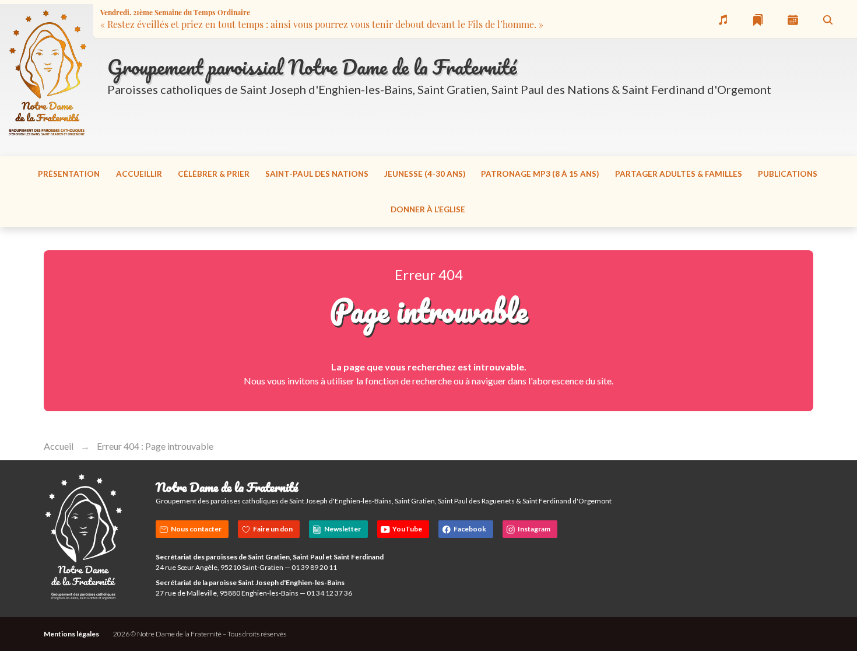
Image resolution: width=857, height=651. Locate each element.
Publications (787, 173)
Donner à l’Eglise (428, 209)
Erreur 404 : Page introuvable (155, 446)
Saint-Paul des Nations (316, 173)
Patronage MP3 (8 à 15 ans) (540, 173)
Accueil (58, 446)
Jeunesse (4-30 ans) (424, 173)
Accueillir (139, 173)
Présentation (69, 173)
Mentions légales (71, 633)
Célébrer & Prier (214, 173)
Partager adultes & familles (678, 173)
